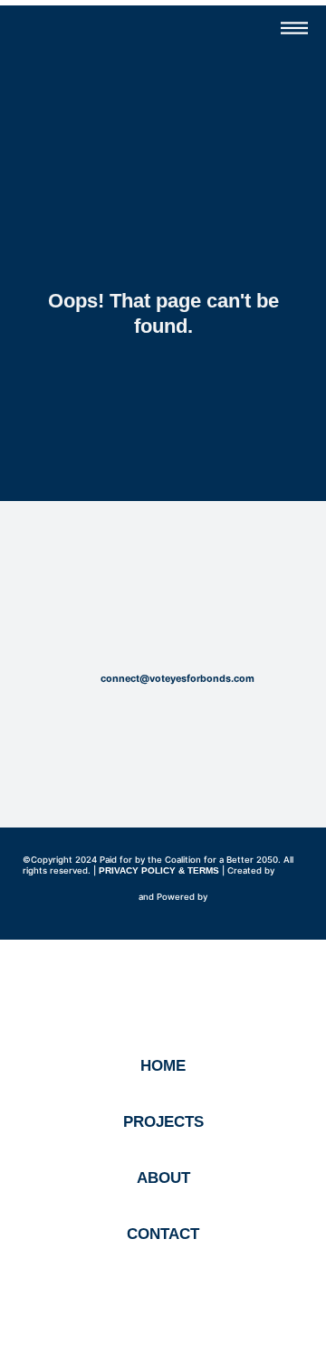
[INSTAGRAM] (163, 627)
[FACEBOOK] (133, 627)
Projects (163, 1121)
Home (163, 1065)
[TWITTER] (193, 627)
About (163, 1178)
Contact (163, 1234)
